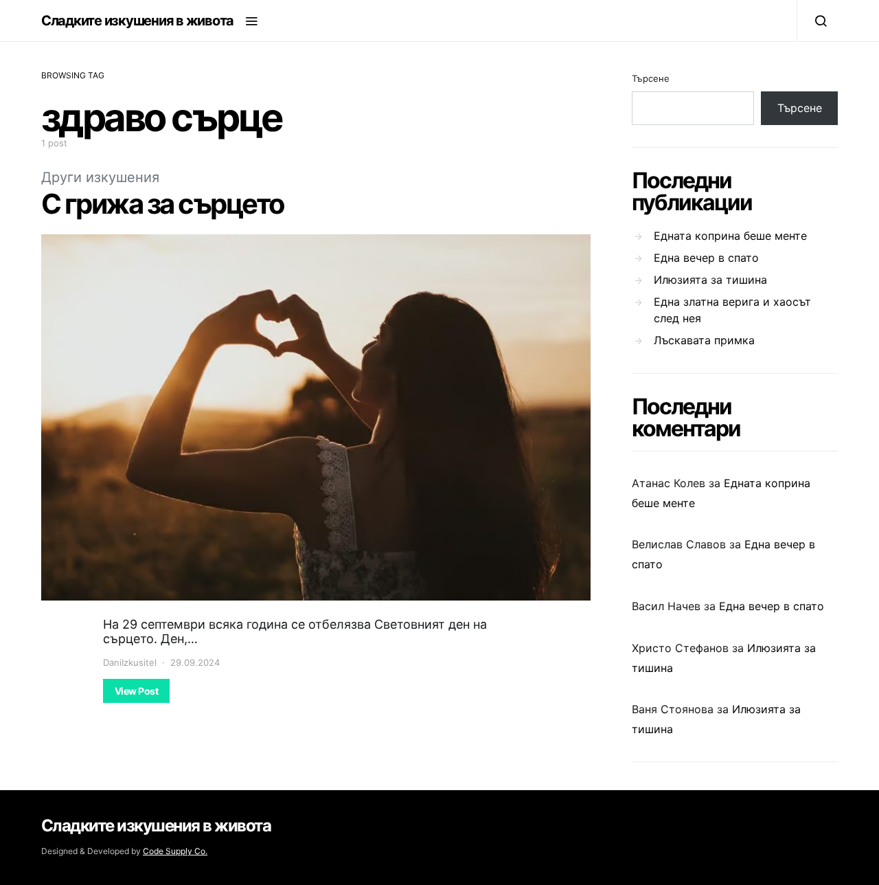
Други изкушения (100, 177)
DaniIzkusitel (130, 662)
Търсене (651, 78)
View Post (136, 691)
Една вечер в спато (706, 258)
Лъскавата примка (704, 340)
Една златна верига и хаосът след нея (732, 310)
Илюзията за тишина (710, 280)
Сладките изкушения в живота (137, 20)
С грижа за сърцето (162, 204)
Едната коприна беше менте (730, 236)
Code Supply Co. (175, 851)
